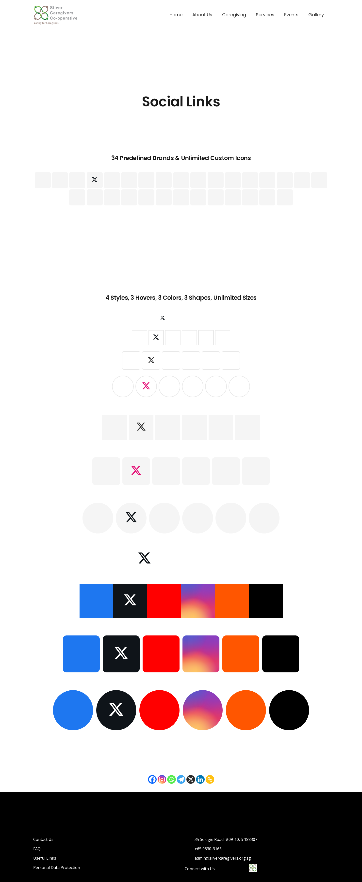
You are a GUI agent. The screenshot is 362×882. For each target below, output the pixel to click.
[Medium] (250, 197)
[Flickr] (181, 180)
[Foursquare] (164, 197)
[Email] (43, 180)
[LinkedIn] (129, 180)
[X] (95, 180)
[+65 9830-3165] (190, 848)
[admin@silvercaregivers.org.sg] (190, 858)
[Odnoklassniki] (198, 197)
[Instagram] (216, 180)
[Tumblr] (77, 197)
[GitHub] (181, 197)
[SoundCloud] (95, 197)
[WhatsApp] (285, 180)
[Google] (112, 180)
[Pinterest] (250, 180)
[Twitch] (112, 197)
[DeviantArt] (146, 197)
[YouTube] (146, 180)
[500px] (216, 197)
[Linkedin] (200, 779)
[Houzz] (233, 197)
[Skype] (267, 180)
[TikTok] (77, 180)
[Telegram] (181, 779)
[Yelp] (129, 197)
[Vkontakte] (319, 180)
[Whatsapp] (171, 779)
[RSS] (267, 197)
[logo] (55, 15)
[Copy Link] (210, 779)
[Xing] (233, 180)
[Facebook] (60, 180)
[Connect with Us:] (222, 869)
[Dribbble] (302, 180)
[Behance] (198, 180)
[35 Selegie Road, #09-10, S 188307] (190, 839)
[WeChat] (285, 197)
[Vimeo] (164, 180)
